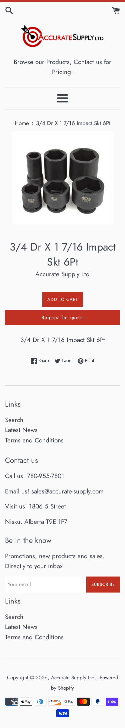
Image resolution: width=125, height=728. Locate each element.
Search (14, 419)
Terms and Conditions (34, 440)
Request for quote (62, 317)
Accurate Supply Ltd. (73, 677)
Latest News (21, 429)
